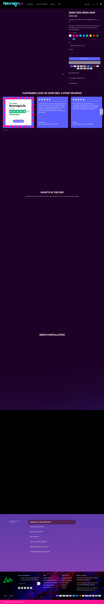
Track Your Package (67, 580)
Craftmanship (65, 582)
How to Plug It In (34, 536)
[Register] (38, 583)
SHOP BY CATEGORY (42, 4)
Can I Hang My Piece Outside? (38, 541)
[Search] (94, 4)
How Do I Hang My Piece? (37, 526)
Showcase (64, 585)
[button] (84, 62)
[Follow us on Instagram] (22, 588)
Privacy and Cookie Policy (50, 580)
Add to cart (85, 58)
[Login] (97, 4)
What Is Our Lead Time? (36, 531)
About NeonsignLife (67, 578)
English (11, 595)
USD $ (88, 4)
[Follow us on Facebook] (19, 588)
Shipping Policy (47, 587)
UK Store (64, 587)
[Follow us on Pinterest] (25, 588)
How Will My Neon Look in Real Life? (40, 551)
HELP (59, 4)
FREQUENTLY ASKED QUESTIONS (14, 522)
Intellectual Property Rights (50, 582)
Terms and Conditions (49, 585)
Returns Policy (47, 578)
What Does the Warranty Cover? (39, 546)
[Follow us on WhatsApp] (31, 588)
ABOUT (53, 4)
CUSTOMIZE (30, 4)
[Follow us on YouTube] (28, 588)
